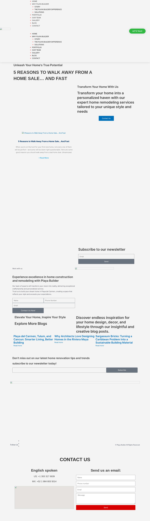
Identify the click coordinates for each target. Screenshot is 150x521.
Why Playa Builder (40, 36)
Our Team (36, 50)
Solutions (39, 45)
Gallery (36, 53)
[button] (77, 31)
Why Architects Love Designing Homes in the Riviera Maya (74, 338)
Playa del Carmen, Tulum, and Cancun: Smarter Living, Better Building (33, 339)
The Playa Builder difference (48, 9)
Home (34, 34)
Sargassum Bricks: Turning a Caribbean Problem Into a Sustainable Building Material (114, 339)
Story (37, 7)
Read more (18, 346)
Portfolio (37, 47)
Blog (34, 55)
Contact (36, 26)
